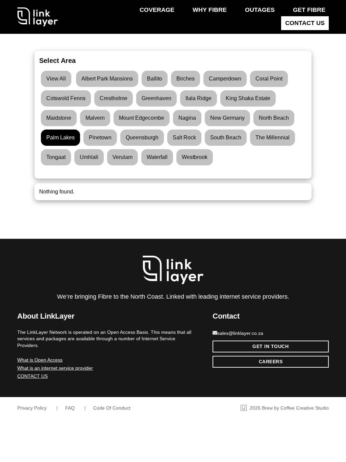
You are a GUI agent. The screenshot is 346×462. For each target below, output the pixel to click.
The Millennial (272, 137)
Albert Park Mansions (107, 79)
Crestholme (113, 98)
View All (56, 79)
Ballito (154, 79)
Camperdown (225, 79)
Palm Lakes (60, 137)
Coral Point (268, 79)
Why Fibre (210, 9)
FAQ (70, 408)
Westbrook (194, 157)
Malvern (95, 118)
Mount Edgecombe (141, 118)
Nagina (187, 118)
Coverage (157, 9)
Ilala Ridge (199, 98)
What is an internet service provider (55, 368)
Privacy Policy (32, 408)
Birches (185, 79)
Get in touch (270, 346)
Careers (271, 361)
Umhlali (89, 157)
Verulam (122, 157)
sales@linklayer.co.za (240, 333)
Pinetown (100, 137)
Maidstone (58, 118)
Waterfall (157, 157)
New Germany (227, 118)
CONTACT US (32, 376)
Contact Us (305, 23)
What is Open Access (40, 360)
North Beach (274, 118)
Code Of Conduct (111, 408)
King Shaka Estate (248, 98)
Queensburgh (142, 137)
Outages (260, 9)
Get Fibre (309, 9)
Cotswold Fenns (65, 98)
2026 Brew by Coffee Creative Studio (288, 408)
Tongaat (56, 157)
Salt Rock (184, 137)
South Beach (225, 137)
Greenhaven (156, 98)
